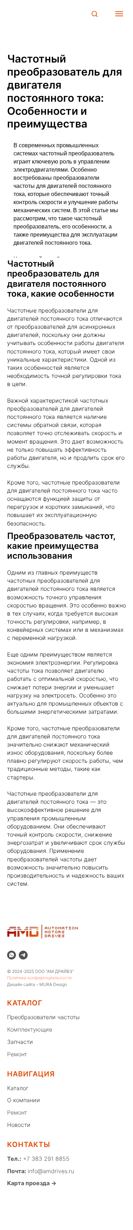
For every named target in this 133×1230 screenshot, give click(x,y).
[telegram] (23, 955)
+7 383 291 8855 (45, 1158)
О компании (23, 1100)
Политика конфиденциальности (39, 977)
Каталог (17, 1088)
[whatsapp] (11, 955)
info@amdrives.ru (51, 1171)
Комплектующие (29, 1029)
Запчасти (20, 1041)
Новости (19, 1124)
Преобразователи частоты (43, 1017)
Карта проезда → (31, 1183)
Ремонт (17, 1054)
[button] (94, 13)
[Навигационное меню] (119, 13)
